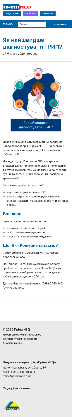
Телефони (59, 24)
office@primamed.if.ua (17, 376)
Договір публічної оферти (20, 338)
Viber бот (30, 13)
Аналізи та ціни (13, 343)
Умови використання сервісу (22, 334)
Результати (12, 13)
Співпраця (47, 13)
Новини (32, 53)
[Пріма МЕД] (15, 7)
